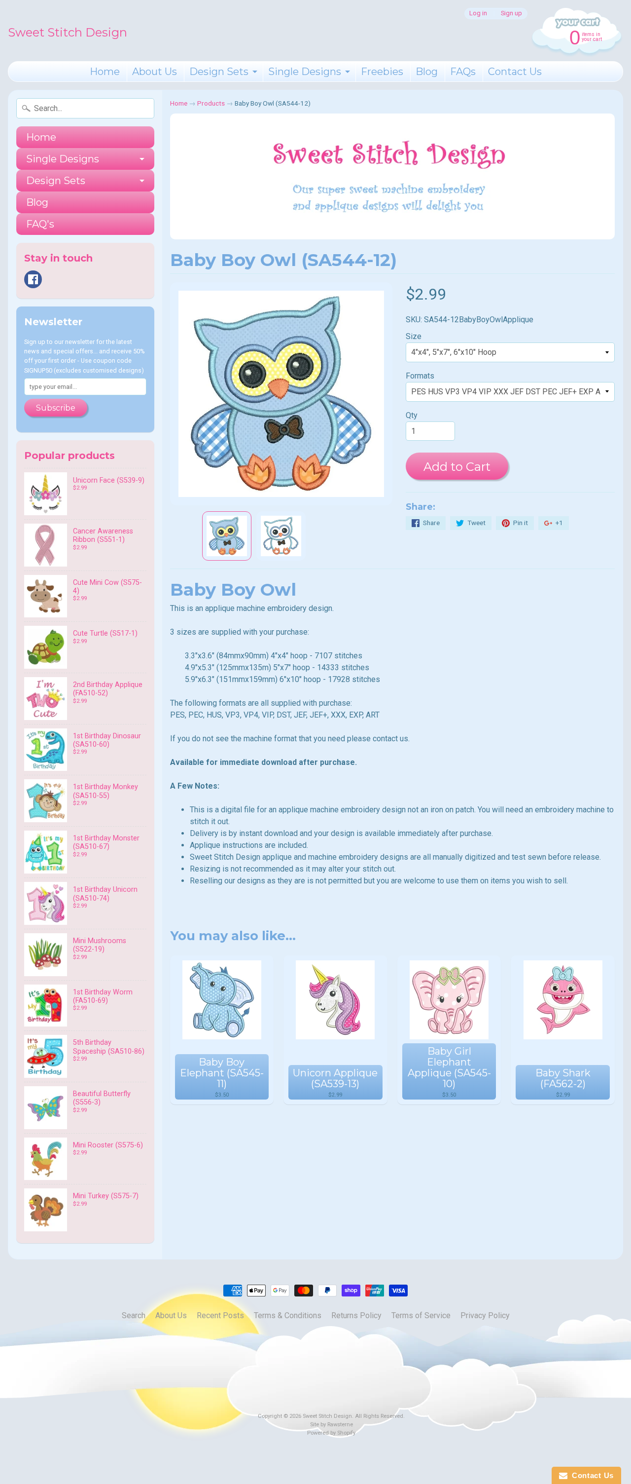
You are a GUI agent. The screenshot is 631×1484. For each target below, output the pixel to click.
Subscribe (55, 408)
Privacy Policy (485, 1315)
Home (105, 71)
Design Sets (218, 71)
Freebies (382, 71)
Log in (478, 13)
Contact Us (515, 71)
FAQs (463, 71)
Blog (427, 71)
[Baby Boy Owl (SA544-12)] (226, 536)
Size (413, 336)
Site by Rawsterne (331, 1424)
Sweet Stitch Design (67, 32)
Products (211, 103)
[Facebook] (33, 279)
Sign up (511, 13)
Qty (412, 415)
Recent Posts (220, 1315)
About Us (154, 71)
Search (133, 1315)
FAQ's (40, 224)
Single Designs (304, 71)
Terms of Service (421, 1315)
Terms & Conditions (287, 1315)
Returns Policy (356, 1315)
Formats (420, 376)
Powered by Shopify (331, 1433)
